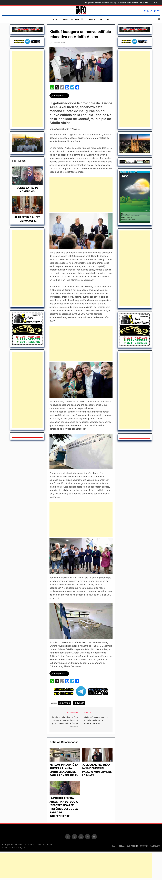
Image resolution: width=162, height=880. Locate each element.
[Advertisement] (27, 89)
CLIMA (65, 19)
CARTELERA (104, 19)
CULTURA (91, 19)
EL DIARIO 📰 (77, 19)
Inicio (55, 19)
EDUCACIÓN (64, 703)
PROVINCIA (79, 703)
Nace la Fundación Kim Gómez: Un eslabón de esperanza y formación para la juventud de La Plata (115, 3)
